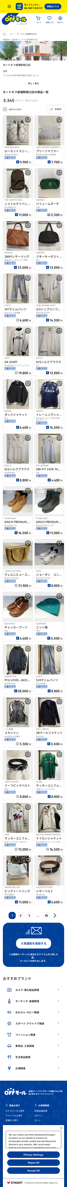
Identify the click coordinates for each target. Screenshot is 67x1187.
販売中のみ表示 (15, 109)
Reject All (33, 1162)
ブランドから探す (14, 1115)
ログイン (38, 1115)
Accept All (33, 1170)
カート (37, 1120)
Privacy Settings (33, 1154)
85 (46, 915)
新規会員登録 (40, 1110)
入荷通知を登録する (33, 943)
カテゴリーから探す (15, 1110)
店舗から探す (11, 1120)
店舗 (11, 34)
